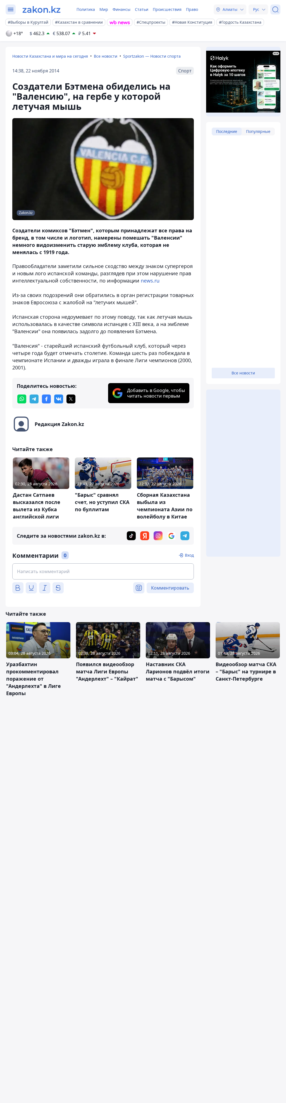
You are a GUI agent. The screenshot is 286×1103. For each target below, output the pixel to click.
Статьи (141, 9)
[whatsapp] (22, 399)
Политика (86, 9)
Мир (103, 9)
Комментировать (170, 588)
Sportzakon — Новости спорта (152, 56)
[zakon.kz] (41, 9)
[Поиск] (275, 9)
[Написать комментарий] (103, 571)
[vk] (59, 399)
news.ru (150, 280)
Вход (189, 555)
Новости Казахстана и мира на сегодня (50, 56)
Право (192, 9)
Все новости (105, 56)
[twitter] (71, 399)
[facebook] (46, 399)
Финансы (121, 9)
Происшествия (167, 9)
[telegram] (34, 399)
